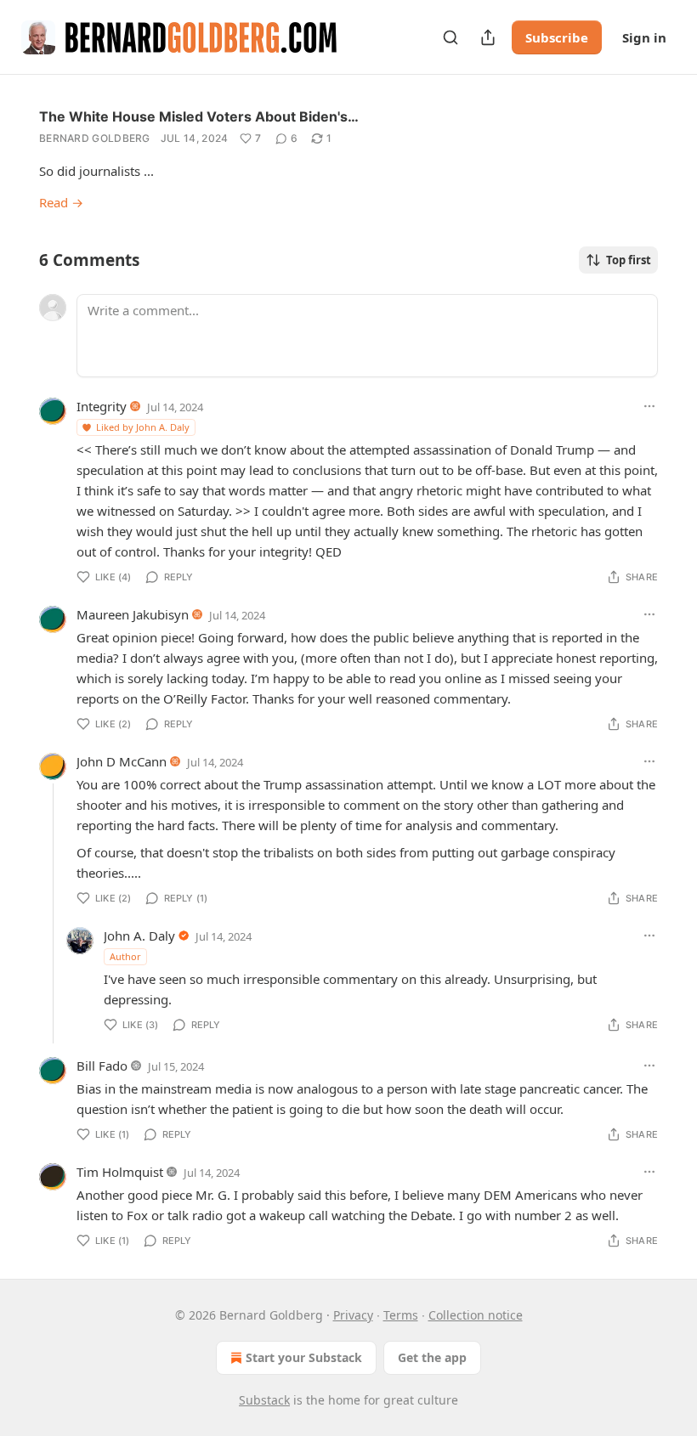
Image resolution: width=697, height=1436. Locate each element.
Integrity (101, 406)
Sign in (644, 37)
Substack (264, 1400)
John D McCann (121, 761)
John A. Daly (139, 935)
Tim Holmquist (119, 1171)
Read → (61, 202)
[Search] (451, 37)
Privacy (353, 1315)
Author (125, 956)
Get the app (432, 1357)
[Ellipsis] (649, 406)
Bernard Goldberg (94, 138)
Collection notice (475, 1315)
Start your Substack (304, 1357)
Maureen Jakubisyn (132, 614)
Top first (628, 260)
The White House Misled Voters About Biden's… (199, 116)
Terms (400, 1315)
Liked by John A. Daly (143, 427)
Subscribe (556, 37)
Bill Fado (102, 1065)
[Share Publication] (488, 37)
